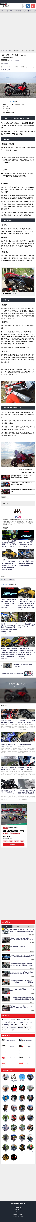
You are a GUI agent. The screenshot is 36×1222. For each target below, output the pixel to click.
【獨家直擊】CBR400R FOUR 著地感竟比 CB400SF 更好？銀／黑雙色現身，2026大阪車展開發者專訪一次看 (22, 964)
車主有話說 (17, 60)
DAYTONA (28, 1027)
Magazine (14, 3)
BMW (25, 1029)
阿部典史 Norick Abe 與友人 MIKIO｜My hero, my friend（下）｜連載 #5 (21, 1006)
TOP (2, 10)
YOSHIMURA (17, 1029)
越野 (5, 1029)
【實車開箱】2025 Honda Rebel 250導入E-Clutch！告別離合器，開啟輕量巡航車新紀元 (22, 998)
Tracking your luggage (18, 1216)
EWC (10, 1029)
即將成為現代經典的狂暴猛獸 (17, 946)
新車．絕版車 (27, 10)
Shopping (3, 3)
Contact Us (18, 1207)
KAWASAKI (6, 1022)
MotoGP (25, 1024)
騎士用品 (18, 1024)
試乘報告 (6, 1019)
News (9, 3)
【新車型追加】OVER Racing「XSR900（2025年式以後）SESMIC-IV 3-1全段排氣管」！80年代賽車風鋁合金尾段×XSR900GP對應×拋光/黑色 (21, 981)
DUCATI (21, 1022)
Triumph (27, 1019)
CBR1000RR (5, 63)
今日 (7, 926)
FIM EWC (14, 1022)
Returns (18, 1212)
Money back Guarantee (18, 1214)
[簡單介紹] (5, 106)
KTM (12, 1024)
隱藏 (15, 101)
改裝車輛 (13, 1019)
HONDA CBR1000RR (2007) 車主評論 (13, 104)
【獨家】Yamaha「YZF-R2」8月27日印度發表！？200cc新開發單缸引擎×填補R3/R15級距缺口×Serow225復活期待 (22, 956)
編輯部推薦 (13, 1027)
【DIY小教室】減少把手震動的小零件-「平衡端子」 (22, 989)
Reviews (27, 3)
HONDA (10, 60)
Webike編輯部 (6, 69)
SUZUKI (20, 1019)
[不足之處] (5, 110)
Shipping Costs (18, 1209)
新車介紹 (6, 1027)
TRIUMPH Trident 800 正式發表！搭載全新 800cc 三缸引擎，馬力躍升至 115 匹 (21, 972)
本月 (29, 926)
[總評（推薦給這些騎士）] (9, 112)
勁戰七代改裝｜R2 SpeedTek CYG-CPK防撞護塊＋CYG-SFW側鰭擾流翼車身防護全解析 (22, 930)
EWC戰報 (18, 10)
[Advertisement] (18, 31)
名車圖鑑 (21, 1027)
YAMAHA (6, 1024)
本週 (18, 926)
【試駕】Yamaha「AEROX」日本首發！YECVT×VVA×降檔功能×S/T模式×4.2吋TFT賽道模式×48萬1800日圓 (21, 939)
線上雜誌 (9, 10)
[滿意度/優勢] (6, 108)
